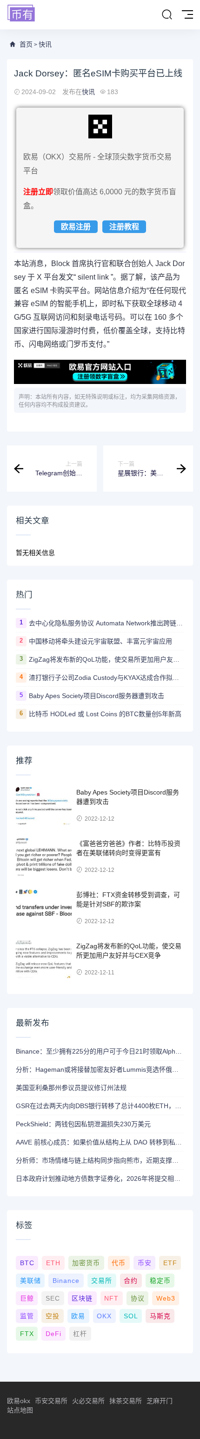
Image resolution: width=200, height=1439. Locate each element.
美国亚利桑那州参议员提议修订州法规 (71, 1087)
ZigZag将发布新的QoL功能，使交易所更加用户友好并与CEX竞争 (106, 659)
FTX (27, 1333)
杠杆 (80, 1333)
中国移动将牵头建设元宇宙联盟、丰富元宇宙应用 (100, 641)
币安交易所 (51, 1401)
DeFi (53, 1333)
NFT (111, 1298)
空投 (53, 1316)
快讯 (45, 44)
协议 (138, 1298)
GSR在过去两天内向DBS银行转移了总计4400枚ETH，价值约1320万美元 (100, 1106)
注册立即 (38, 192)
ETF (170, 1263)
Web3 (165, 1298)
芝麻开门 (160, 1401)
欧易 (78, 1316)
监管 (27, 1316)
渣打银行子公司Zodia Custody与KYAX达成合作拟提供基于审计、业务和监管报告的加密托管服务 (106, 677)
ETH (53, 1263)
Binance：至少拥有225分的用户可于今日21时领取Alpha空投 (100, 1051)
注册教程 (124, 227)
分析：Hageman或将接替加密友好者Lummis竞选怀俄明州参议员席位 (100, 1069)
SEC (53, 1298)
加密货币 (86, 1263)
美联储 (30, 1280)
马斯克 (160, 1316)
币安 (145, 1263)
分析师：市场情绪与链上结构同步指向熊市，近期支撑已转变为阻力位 (100, 1160)
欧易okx (18, 1401)
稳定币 (160, 1280)
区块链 (82, 1298)
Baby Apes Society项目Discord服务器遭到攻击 (96, 695)
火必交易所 (88, 1401)
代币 (119, 1263)
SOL (131, 1316)
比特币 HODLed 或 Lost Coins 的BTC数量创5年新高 (105, 714)
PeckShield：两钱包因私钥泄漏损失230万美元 (83, 1124)
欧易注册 (76, 227)
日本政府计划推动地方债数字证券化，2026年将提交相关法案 (100, 1178)
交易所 (101, 1280)
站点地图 (20, 1410)
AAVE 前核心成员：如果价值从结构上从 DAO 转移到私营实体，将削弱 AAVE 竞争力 (100, 1142)
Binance (66, 1280)
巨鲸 (27, 1298)
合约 (131, 1280)
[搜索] (167, 15)
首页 (26, 44)
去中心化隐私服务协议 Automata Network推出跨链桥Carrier (106, 623)
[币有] (21, 13)
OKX (104, 1316)
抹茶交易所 (125, 1401)
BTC (27, 1263)
